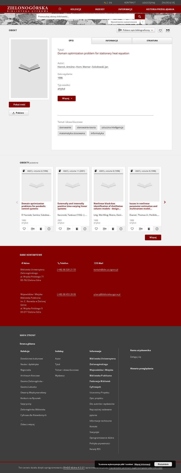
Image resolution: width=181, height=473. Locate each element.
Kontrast (130, 2)
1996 (60, 77)
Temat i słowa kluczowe (67, 369)
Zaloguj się (168, 2)
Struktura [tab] (152, 40)
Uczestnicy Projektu (99, 392)
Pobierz (19, 112)
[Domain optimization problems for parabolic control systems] (36, 185)
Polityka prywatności (100, 443)
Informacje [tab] (112, 40)
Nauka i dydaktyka (30, 364)
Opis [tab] (71, 40)
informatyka (97, 133)
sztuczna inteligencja (112, 127)
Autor (58, 358)
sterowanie (65, 127)
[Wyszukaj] (140, 16)
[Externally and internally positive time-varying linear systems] (72, 185)
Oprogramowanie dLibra (102, 437)
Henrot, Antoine (66, 66)
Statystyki (94, 432)
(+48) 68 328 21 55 (66, 269)
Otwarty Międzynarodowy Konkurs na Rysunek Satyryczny (33, 398)
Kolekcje (76, 9)
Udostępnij (148, 2)
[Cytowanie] (167, 30)
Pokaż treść (19, 104)
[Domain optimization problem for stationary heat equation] (29, 68)
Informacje (125, 9)
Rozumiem (163, 464)
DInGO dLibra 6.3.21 (74, 467)
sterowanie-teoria (86, 127)
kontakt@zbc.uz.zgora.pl (106, 269)
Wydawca (60, 375)
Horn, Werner (83, 66)
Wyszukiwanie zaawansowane (124, 22)
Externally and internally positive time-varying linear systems (72, 206)
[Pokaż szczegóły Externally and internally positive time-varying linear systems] (84, 229)
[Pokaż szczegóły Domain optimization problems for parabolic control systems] (48, 229)
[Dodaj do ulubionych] (160, 30)
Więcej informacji (142, 464)
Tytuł (57, 364)
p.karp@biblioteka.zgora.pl (107, 294)
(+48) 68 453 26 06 (66, 294)
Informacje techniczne (101, 420)
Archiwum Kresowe (30, 375)
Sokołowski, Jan (100, 66)
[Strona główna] (60, 9)
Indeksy (100, 9)
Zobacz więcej (28, 424)
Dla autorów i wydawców (102, 403)
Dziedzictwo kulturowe (32, 358)
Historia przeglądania (160, 9)
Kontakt (93, 426)
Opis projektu (96, 398)
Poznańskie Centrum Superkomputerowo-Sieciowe (135, 467)
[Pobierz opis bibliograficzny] (32, 229)
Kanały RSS (95, 449)
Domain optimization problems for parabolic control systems (34, 206)
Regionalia (26, 369)
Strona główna (27, 343)
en (110, 3)
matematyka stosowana (72, 133)
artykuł (61, 88)
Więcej (153, 237)
